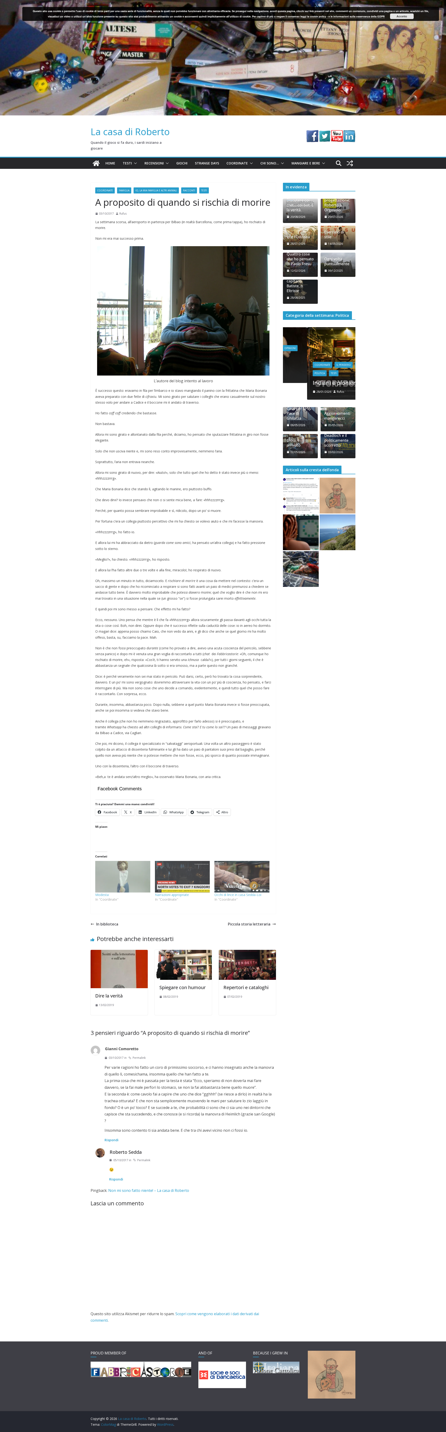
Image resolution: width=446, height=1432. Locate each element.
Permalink (139, 1058)
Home (110, 163)
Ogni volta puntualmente (336, 261)
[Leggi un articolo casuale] (349, 163)
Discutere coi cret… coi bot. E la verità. (300, 205)
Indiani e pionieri (311, 382)
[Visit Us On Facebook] (312, 133)
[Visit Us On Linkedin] (349, 133)
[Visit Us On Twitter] (324, 133)
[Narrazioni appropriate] (182, 876)
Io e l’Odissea (298, 237)
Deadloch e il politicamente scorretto (336, 440)
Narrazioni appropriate (172, 895)
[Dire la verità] (119, 953)
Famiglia (124, 190)
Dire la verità (109, 996)
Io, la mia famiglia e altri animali (156, 190)
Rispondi (111, 1140)
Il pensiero (319, 364)
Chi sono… (269, 163)
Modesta (102, 895)
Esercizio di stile (334, 234)
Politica (295, 373)
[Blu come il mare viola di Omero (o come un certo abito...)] (301, 532)
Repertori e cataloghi (246, 987)
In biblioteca (107, 924)
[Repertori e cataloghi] (247, 953)
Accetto (402, 16)
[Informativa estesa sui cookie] (337, 495)
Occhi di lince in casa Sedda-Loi (237, 895)
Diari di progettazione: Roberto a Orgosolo (337, 202)
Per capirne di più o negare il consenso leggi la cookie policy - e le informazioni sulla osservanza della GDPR (318, 16)
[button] (134, 163)
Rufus (123, 214)
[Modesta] (122, 876)
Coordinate (237, 163)
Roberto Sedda (126, 1152)
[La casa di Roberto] (223, 3)
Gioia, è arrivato (294, 443)
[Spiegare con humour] (183, 953)
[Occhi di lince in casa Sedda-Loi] (241, 876)
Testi (127, 163)
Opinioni (338, 364)
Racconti (189, 190)
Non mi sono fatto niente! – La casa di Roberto (148, 1190)
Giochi (181, 163)
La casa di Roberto (130, 131)
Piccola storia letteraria (249, 924)
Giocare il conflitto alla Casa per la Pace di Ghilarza (297, 409)
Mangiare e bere (306, 163)
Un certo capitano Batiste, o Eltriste (295, 283)
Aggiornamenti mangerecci (337, 416)
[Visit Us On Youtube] (337, 133)
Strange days (207, 163)
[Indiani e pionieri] (319, 330)
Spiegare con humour (182, 987)
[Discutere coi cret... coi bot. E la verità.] (301, 495)
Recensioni (154, 163)
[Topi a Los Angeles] (301, 569)
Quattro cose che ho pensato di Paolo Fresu (300, 259)
